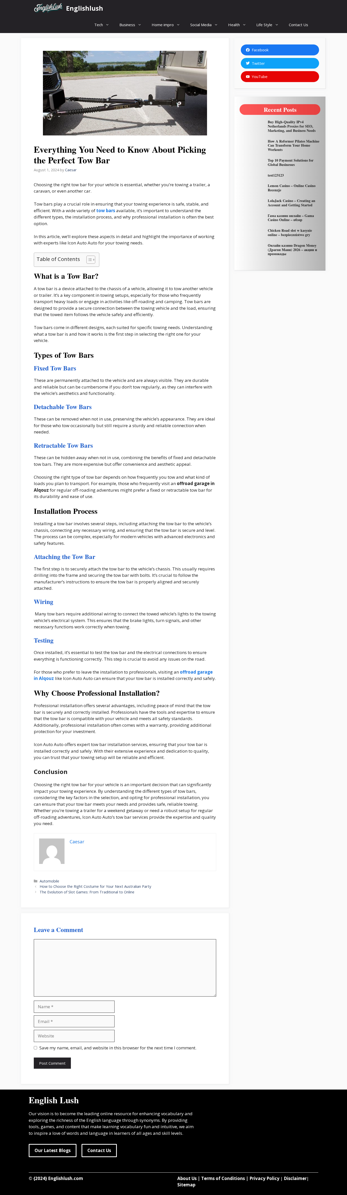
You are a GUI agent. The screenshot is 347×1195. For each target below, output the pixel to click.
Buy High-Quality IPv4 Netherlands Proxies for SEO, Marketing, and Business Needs (292, 126)
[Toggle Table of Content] (88, 259)
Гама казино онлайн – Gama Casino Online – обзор (291, 218)
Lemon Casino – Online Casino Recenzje (292, 188)
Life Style (264, 24)
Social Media (201, 24)
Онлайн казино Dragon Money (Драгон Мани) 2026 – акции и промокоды (292, 250)
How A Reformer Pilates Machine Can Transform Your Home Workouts (293, 145)
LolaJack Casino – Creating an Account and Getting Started (291, 203)
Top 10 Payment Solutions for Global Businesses (290, 162)
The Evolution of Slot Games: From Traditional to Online (87, 892)
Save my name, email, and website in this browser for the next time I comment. (117, 1048)
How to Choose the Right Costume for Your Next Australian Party (95, 886)
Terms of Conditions (223, 1178)
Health (234, 24)
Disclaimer (295, 1178)
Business (127, 24)
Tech (98, 24)
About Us (187, 1178)
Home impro (163, 24)
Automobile (49, 881)
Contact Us (298, 24)
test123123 (276, 175)
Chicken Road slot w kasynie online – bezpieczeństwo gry (290, 232)
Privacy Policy (264, 1178)
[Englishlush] (49, 8)
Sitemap (186, 1185)
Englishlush (84, 8)
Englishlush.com (65, 1178)
